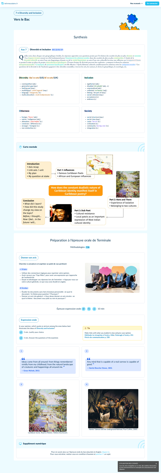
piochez (99, 454)
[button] (80, 37)
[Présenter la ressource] (140, 49)
